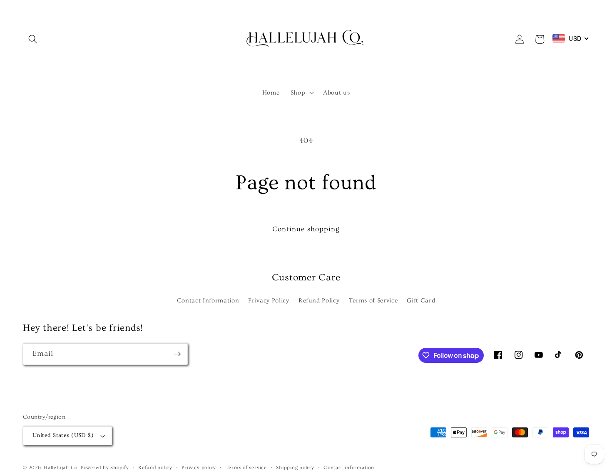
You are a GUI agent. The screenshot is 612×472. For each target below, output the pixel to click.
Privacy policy (199, 467)
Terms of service (246, 467)
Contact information (348, 467)
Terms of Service (373, 300)
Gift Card (421, 300)
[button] (33, 39)
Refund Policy (319, 300)
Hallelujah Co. (61, 467)
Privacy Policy (268, 300)
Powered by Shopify (105, 467)
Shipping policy (295, 467)
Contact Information (208, 300)
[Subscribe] (177, 354)
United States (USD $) (63, 435)
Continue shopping (306, 229)
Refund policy (155, 467)
